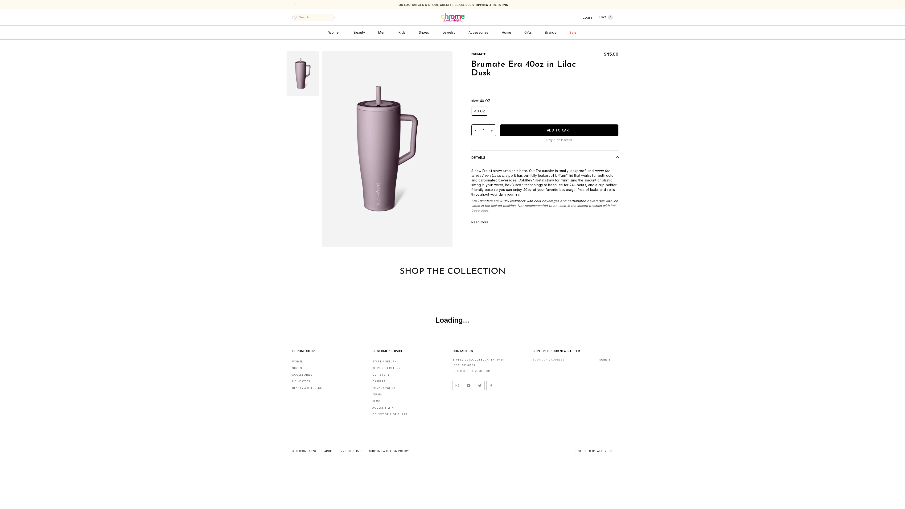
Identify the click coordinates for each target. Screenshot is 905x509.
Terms (377, 394)
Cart (605, 17)
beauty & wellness (307, 387)
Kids (402, 32)
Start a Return (384, 361)
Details (478, 158)
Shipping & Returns (387, 368)
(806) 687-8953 (463, 365)
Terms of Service (350, 451)
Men (381, 32)
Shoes (424, 32)
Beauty (359, 32)
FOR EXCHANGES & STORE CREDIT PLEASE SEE (452, 5)
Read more (480, 222)
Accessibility (383, 407)
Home (506, 32)
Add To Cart (559, 130)
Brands (550, 32)
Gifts (528, 32)
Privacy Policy (384, 387)
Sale (572, 32)
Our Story (381, 374)
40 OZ (479, 111)
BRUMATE (478, 54)
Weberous (605, 451)
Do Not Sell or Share (389, 414)
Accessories (479, 32)
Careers (378, 381)
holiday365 (301, 381)
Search (326, 451)
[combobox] (313, 17)
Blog (376, 401)
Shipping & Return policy (389, 451)
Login (587, 17)
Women (334, 32)
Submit (605, 359)
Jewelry (448, 32)
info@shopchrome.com (471, 370)
